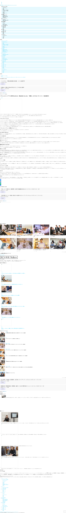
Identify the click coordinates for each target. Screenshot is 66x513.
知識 (37, 474)
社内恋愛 (40, 474)
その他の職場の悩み (5, 25)
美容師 (44, 474)
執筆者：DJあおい (57, 473)
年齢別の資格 (4, 488)
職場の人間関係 (3, 21)
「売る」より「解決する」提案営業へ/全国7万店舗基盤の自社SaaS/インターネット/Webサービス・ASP (20, 189)
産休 (3, 62)
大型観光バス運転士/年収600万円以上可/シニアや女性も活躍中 (12, 87)
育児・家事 (2, 29)
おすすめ (5, 473)
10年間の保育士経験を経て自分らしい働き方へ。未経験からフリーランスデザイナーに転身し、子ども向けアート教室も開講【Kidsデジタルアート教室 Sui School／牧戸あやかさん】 (28, 397)
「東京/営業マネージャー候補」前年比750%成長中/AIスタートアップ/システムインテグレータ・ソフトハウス (21, 195)
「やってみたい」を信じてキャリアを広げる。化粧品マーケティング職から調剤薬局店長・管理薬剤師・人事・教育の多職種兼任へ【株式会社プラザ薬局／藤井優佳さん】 (23, 434)
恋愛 (3, 37)
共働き (3, 12)
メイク (37, 473)
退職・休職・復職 (3, 31)
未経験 (34, 474)
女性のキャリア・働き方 (4, 6)
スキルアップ (4, 41)
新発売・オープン (30, 474)
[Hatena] (33, 182)
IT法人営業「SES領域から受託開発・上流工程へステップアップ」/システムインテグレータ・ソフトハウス (21, 379)
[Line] (33, 184)
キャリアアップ (17, 473)
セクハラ (4, 23)
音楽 (3, 72)
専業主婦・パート (5, 47)
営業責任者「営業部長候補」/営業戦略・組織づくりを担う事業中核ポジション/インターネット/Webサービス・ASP (22, 386)
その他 (3, 13)
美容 (42, 474)
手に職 (25, 474)
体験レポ (51, 473)
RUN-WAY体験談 (3, 497)
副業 (3, 9)
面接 (50, 474)
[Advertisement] (20, 217)
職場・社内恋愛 (5, 24)
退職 (3, 32)
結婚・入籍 (4, 26)
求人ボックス (4, 391)
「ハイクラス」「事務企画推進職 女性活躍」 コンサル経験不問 (13, 81)
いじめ (3, 22)
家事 (3, 65)
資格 (1, 18)
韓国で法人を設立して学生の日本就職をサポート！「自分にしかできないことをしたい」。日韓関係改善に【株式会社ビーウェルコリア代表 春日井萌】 (21, 468)
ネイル (27, 473)
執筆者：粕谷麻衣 (8, 474)
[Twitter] (33, 180)
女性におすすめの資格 (5, 54)
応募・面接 (4, 17)
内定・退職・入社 (5, 52)
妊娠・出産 (4, 27)
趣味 (46, 474)
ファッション (30, 473)
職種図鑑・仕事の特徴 (5, 44)
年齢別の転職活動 (5, 49)
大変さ (12, 474)
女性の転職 (2, 14)
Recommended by (63, 377)
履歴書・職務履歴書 (5, 16)
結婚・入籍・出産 (3, 60)
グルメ (3, 70)
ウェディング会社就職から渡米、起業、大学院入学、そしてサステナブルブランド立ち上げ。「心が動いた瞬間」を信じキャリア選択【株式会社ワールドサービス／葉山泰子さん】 (25, 457)
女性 (14, 474)
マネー (3, 36)
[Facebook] (33, 179)
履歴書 (16, 474)
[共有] (33, 185)
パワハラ (4, 57)
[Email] (33, 181)
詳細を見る (2, 90)
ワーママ (4, 11)
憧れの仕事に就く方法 (22, 474)
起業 (3, 8)
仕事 (47, 473)
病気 (36, 474)
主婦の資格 (4, 19)
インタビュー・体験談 (5, 10)
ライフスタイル (3, 34)
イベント (8, 473)
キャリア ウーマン (5, 480)
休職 (3, 67)
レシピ (40, 473)
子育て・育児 (4, 30)
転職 (48, 474)
